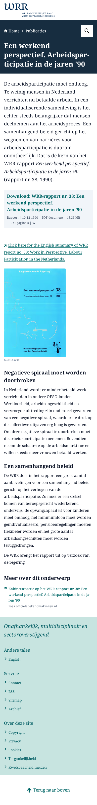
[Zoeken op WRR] (87, 31)
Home (13, 31)
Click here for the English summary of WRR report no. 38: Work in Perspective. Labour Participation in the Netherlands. (46, 252)
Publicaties (36, 31)
